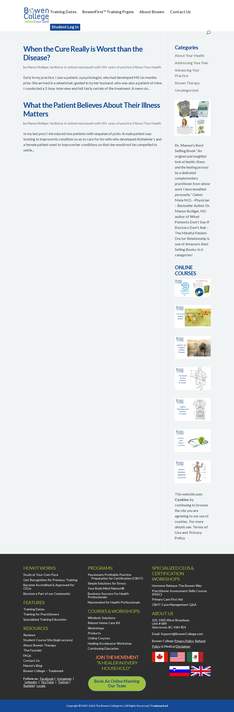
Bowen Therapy (187, 83)
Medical (177, 646)
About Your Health (147, 67)
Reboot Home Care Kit (104, 623)
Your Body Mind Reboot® (106, 588)
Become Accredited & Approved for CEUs (48, 586)
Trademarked (159, 705)
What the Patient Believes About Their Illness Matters (91, 109)
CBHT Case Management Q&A (174, 604)
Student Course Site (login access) (48, 640)
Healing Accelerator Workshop (110, 643)
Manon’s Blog (32, 665)
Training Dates (63, 12)
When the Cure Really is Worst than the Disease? (83, 53)
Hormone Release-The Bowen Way (177, 586)
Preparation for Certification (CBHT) (117, 578)
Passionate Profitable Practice (109, 575)
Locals (41, 686)
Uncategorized (186, 90)
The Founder (32, 650)
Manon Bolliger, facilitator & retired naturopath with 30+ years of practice (79, 67)
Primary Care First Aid (167, 599)
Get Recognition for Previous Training (50, 580)
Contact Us (180, 12)
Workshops (96, 628)
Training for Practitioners (41, 614)
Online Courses (99, 638)
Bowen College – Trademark (43, 671)
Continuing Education (103, 648)
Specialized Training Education (44, 619)
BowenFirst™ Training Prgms (108, 12)
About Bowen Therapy (39, 645)
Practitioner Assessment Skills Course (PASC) (179, 592)
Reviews (29, 635)
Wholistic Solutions (101, 618)
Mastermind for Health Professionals (114, 602)
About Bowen (151, 12)
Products (94, 633)
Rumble (28, 686)
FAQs (27, 655)
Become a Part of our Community (46, 594)
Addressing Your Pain (191, 63)
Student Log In (65, 26)
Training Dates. (34, 609)
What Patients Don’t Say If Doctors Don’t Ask (192, 222)
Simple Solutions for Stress (107, 583)
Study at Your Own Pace (40, 575)
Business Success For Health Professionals (108, 595)
